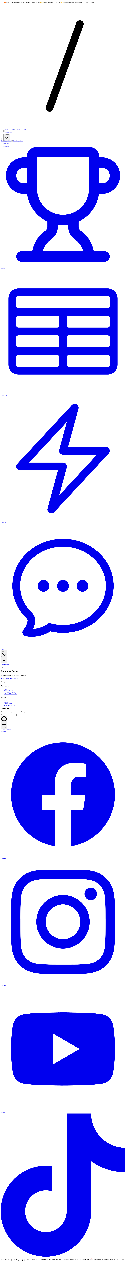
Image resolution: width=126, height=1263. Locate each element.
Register (6, 664)
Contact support (14, 678)
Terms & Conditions (9, 705)
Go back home (5, 678)
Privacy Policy (8, 703)
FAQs (5, 689)
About (6, 700)
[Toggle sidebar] (4, 131)
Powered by (6, 729)
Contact (6, 702)
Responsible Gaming (9, 692)
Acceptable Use (8, 690)
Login (2, 664)
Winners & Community (10, 694)
